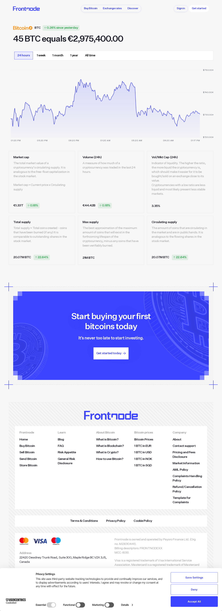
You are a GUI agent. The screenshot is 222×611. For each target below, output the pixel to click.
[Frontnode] (26, 8)
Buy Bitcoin (90, 8)
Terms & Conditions (84, 520)
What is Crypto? (107, 452)
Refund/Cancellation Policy (187, 489)
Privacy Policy (115, 520)
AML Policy (180, 469)
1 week (41, 55)
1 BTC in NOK (143, 459)
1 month (57, 55)
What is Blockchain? (110, 446)
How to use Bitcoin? (109, 459)
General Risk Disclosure (66, 461)
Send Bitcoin (28, 459)
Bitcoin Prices (143, 439)
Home (23, 439)
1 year (74, 55)
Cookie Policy (143, 520)
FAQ (61, 446)
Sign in (181, 8)
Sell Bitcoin (27, 452)
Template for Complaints (182, 500)
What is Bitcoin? (107, 439)
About (177, 439)
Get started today (108, 353)
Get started (199, 8)
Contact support (184, 446)
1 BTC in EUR (142, 446)
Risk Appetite (67, 452)
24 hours (23, 55)
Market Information (186, 463)
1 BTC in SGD (143, 465)
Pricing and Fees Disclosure (184, 454)
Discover (132, 8)
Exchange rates (112, 8)
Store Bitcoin (28, 465)
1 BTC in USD (143, 452)
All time (90, 55)
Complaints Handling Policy (187, 478)
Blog (61, 439)
